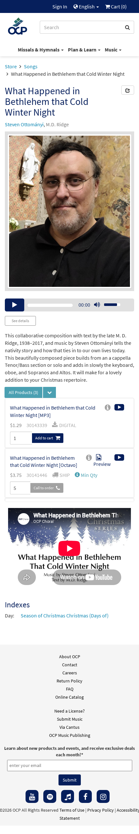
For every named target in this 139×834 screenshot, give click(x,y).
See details (20, 320)
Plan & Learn (82, 49)
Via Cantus (69, 727)
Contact (69, 665)
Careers (69, 673)
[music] (67, 796)
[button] (86, 475)
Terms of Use (71, 810)
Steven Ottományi (24, 124)
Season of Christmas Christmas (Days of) (65, 615)
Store (11, 66)
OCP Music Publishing (69, 735)
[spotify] (49, 796)
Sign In (59, 6)
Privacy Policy (100, 810)
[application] (69, 305)
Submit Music (69, 719)
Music (111, 49)
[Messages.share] (127, 90)
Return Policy (69, 681)
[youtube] (32, 796)
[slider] (109, 303)
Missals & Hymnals (39, 49)
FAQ (69, 689)
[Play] (14, 305)
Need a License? (69, 711)
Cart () (118, 6)
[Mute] (97, 305)
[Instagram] (103, 796)
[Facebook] (85, 796)
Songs (30, 66)
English (87, 6)
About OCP (69, 656)
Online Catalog (69, 697)
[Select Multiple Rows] (49, 392)
